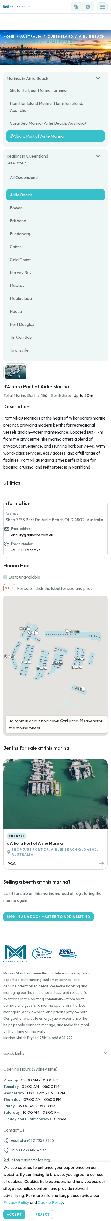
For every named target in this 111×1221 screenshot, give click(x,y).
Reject (42, 1214)
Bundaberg (20, 233)
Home (9, 36)
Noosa (16, 311)
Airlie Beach (92, 36)
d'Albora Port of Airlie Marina (37, 136)
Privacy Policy (16, 1202)
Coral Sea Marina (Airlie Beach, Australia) (48, 123)
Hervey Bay (21, 272)
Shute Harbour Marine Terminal (38, 90)
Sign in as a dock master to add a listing (48, 917)
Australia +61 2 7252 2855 (32, 1140)
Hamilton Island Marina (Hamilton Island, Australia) (46, 107)
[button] (102, 7)
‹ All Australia (16, 163)
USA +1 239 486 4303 (28, 1150)
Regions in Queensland (27, 156)
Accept (14, 1214)
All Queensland (24, 177)
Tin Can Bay (21, 337)
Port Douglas (22, 324)
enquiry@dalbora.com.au (32, 534)
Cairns (16, 246)
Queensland (60, 36)
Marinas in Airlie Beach (27, 78)
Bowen (16, 207)
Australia (31, 36)
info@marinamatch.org (30, 1159)
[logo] (27, 7)
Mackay (17, 285)
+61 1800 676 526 (26, 550)
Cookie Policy (50, 1202)
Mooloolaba (21, 298)
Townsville (19, 350)
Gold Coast (20, 259)
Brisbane (18, 220)
